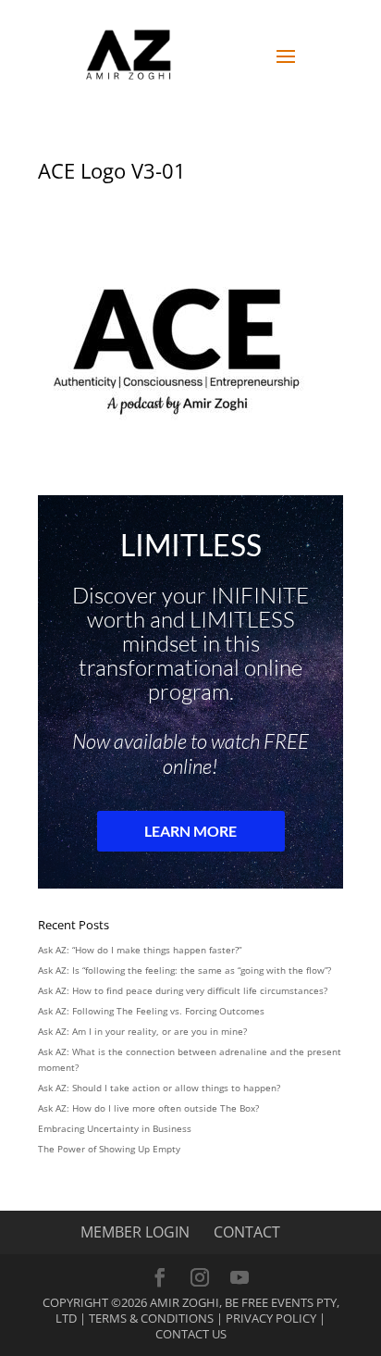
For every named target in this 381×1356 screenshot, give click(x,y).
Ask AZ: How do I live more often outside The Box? (148, 1107)
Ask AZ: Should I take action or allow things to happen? (159, 1087)
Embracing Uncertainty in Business (114, 1128)
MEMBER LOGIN (135, 1232)
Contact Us (191, 1333)
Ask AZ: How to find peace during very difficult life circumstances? (182, 990)
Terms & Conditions (151, 1318)
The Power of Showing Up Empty (109, 1148)
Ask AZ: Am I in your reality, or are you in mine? (142, 1031)
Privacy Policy (271, 1318)
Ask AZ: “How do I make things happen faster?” (139, 949)
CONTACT (247, 1232)
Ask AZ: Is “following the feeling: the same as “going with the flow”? (184, 970)
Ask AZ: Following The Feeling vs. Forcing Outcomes (151, 1010)
